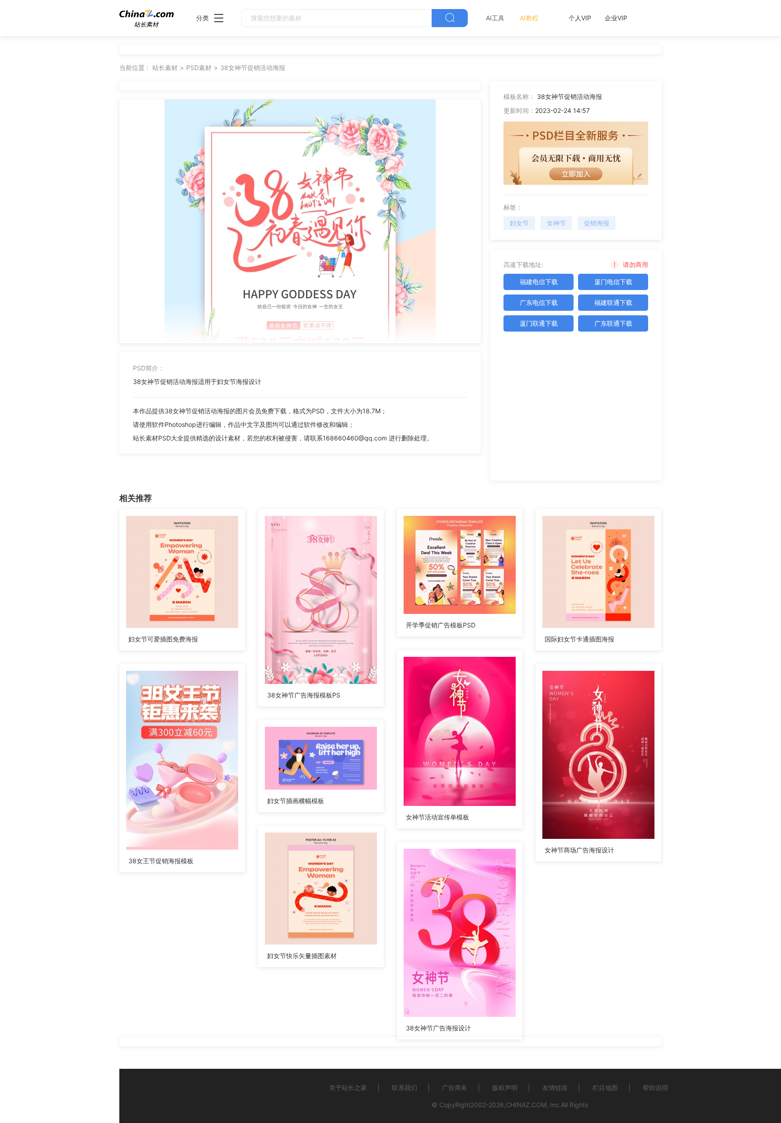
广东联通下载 (613, 323)
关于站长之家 (348, 1087)
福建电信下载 (539, 281)
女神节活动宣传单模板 (437, 817)
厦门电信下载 (613, 281)
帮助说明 (655, 1087)
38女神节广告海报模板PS (303, 695)
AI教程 (529, 18)
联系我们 (404, 1087)
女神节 (556, 223)
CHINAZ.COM (526, 1105)
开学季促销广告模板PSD (440, 625)
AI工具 (495, 18)
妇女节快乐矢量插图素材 (302, 955)
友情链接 (555, 1087)
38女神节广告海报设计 (438, 1028)
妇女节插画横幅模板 (295, 801)
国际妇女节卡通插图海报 (579, 639)
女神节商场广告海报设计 (579, 850)
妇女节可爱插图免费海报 (163, 639)
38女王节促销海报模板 (160, 861)
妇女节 (519, 223)
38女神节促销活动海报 (252, 67)
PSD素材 (199, 67)
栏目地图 (605, 1087)
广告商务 (454, 1087)
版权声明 (505, 1087)
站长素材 (165, 67)
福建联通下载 (613, 302)
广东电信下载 (539, 302)
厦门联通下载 (539, 323)
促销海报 (596, 223)
